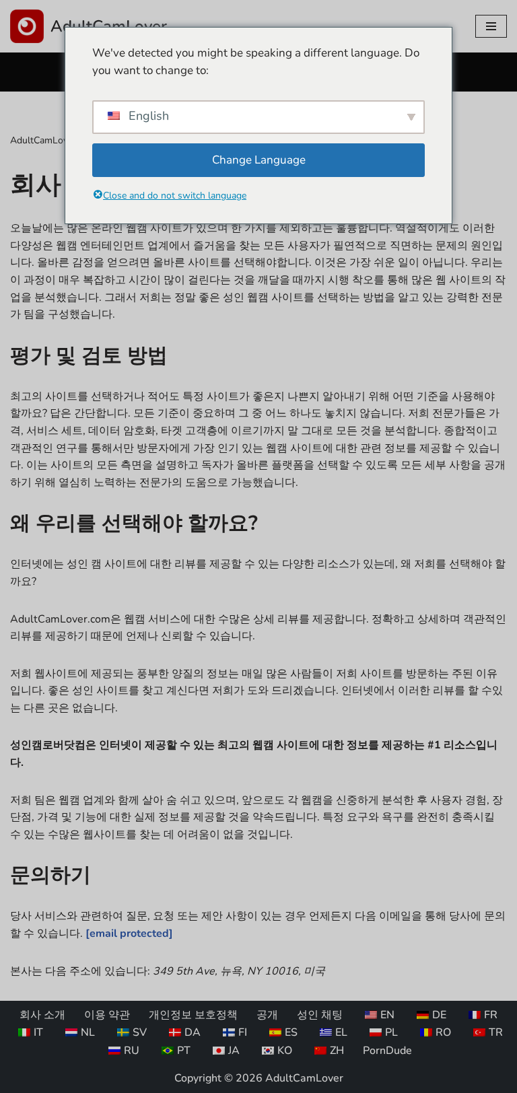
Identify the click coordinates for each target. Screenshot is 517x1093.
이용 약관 (107, 1015)
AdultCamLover (43, 140)
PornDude (387, 1050)
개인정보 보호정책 (193, 1015)
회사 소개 (42, 1015)
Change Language (259, 160)
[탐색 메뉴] (491, 26)
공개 (267, 1015)
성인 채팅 (320, 1015)
